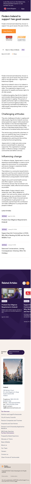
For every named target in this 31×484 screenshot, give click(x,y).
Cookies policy (14, 476)
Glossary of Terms (7, 439)
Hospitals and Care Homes (9, 423)
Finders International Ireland (10, 76)
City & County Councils (8, 417)
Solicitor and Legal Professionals (11, 414)
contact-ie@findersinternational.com (12, 407)
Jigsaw (11, 81)
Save (22, 8)
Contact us (4, 454)
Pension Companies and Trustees (11, 420)
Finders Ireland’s (15, 190)
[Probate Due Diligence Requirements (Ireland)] (15, 219)
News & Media (5, 442)
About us (4, 445)
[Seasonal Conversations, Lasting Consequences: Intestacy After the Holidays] (15, 249)
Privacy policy (5, 476)
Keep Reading (8, 31)
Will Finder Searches (7, 431)
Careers (3, 451)
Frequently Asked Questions (10, 436)
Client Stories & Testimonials (10, 457)
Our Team (4, 448)
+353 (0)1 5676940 (14, 402)
